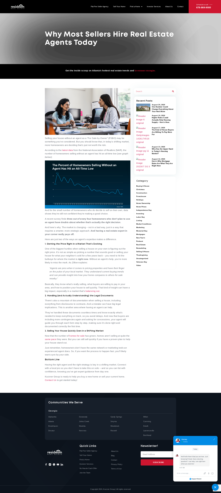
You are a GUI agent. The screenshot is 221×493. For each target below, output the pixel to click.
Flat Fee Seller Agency (100, 6)
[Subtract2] (54, 464)
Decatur (51, 431)
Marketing (140, 227)
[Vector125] (62, 464)
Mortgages (140, 234)
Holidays (140, 200)
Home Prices (141, 207)
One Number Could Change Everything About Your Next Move (162, 109)
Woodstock (114, 426)
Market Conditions (143, 224)
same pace (50, 339)
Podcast (139, 241)
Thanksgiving (142, 255)
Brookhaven (53, 426)
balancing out (92, 291)
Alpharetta (52, 417)
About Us (169, 6)
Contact (180, 6)
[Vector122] (46, 464)
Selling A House (142, 251)
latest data (67, 150)
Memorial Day (141, 231)
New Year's (140, 238)
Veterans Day (141, 262)
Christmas (140, 189)
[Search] (173, 91)
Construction (141, 193)
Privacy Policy (116, 464)
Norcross (82, 431)
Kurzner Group (109, 489)
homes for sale (76, 336)
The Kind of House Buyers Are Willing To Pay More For (163, 132)
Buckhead (147, 435)
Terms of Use (116, 469)
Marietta (82, 426)
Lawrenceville (148, 431)
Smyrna (113, 421)
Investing (140, 214)
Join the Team (85, 473)
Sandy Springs (116, 417)
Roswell (113, 431)
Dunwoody (83, 417)
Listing (139, 220)
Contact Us (50, 380)
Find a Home (135, 6)
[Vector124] (58, 464)
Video (138, 265)
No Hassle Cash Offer (88, 468)
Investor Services (154, 6)
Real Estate (141, 245)
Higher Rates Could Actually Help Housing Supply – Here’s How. (161, 120)
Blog (113, 456)
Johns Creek (84, 421)
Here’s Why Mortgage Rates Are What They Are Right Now (162, 163)
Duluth (145, 426)
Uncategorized (142, 258)
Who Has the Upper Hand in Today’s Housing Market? (162, 151)
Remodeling (141, 248)
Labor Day (140, 217)
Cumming (147, 421)
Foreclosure (141, 196)
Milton (145, 417)
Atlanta (51, 421)
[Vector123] (50, 464)
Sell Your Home (119, 6)
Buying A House (142, 186)
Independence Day (144, 210)
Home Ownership (143, 203)
